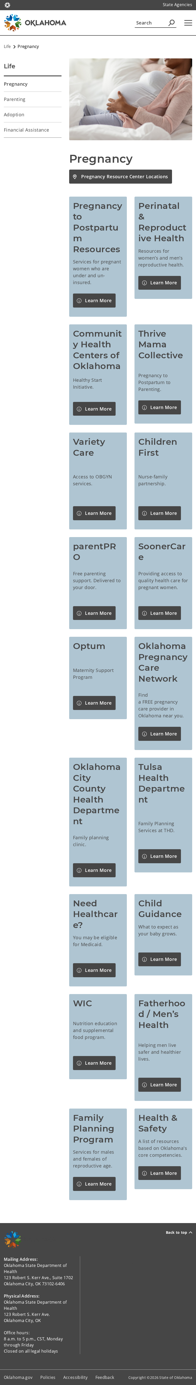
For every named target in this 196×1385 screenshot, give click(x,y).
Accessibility (75, 1377)
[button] (120, 177)
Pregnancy (16, 84)
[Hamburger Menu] (188, 23)
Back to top (176, 1232)
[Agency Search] (171, 23)
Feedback (104, 1377)
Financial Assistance (26, 130)
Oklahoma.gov (18, 1377)
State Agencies (177, 4)
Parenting (15, 99)
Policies (48, 1377)
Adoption (14, 114)
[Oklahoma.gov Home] (7, 4)
